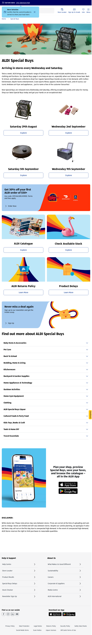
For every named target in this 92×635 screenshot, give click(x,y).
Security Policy (65, 626)
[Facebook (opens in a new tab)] (3, 614)
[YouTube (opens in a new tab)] (17, 614)
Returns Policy (51, 626)
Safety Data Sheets (80, 626)
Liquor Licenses (51, 630)
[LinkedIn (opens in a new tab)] (12, 614)
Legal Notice (38, 626)
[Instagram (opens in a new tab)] (8, 614)
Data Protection (24, 626)
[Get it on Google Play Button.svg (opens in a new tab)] (68, 614)
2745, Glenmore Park (23, 3)
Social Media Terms (22, 630)
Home (4, 19)
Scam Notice (37, 630)
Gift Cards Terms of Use (68, 630)
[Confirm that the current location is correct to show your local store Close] (34, 12)
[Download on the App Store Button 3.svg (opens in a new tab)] (55, 614)
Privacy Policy (10, 626)
